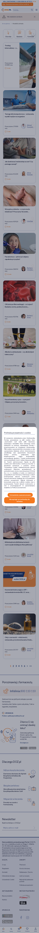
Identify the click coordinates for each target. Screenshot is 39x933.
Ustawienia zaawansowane (20, 495)
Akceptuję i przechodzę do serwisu (19, 500)
